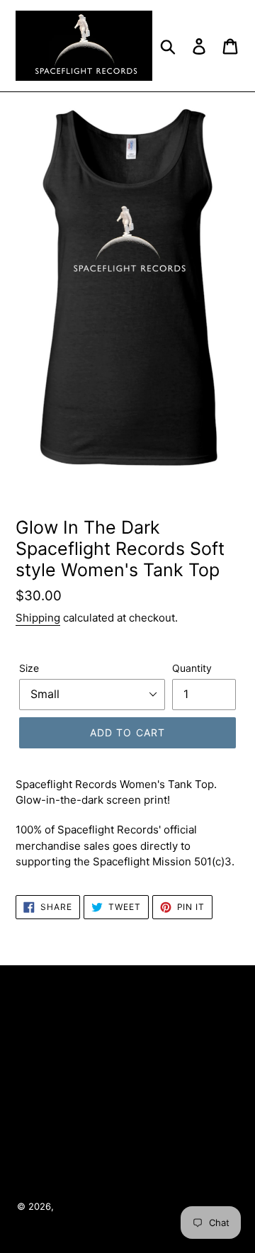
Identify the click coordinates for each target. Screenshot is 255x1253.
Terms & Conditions (125, 1025)
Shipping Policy (127, 1178)
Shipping (38, 617)
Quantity (192, 668)
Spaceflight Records (101, 1206)
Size (29, 668)
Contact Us (125, 1101)
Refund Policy (125, 1140)
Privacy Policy (125, 1063)
